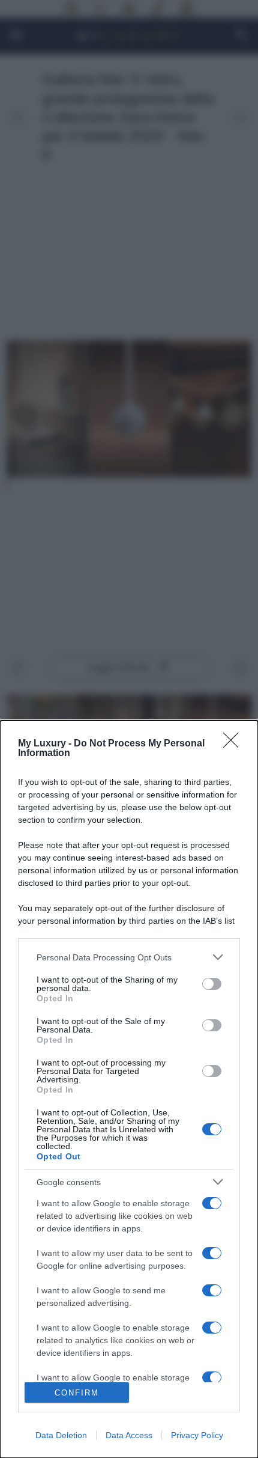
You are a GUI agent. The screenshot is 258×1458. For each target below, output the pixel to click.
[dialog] (129, 1089)
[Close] (234, 744)
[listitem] (129, 957)
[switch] (211, 984)
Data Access (129, 1435)
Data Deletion (61, 1435)
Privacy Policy (197, 1435)
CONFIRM (77, 1392)
